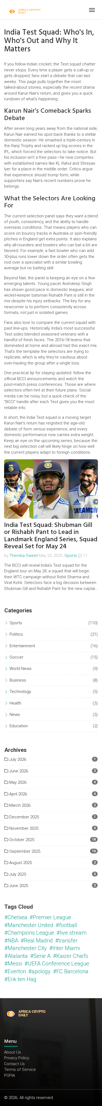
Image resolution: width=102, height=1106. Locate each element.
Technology (20, 691)
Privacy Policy (16, 1057)
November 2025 (23, 828)
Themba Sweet (24, 555)
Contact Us (14, 1063)
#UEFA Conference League (56, 963)
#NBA (11, 940)
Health (15, 703)
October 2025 (21, 839)
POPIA (9, 1075)
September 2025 (24, 851)
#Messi (13, 963)
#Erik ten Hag (20, 979)
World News (21, 668)
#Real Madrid (37, 940)
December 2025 (23, 817)
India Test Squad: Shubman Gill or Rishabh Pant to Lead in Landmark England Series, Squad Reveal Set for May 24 (50, 536)
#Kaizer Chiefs (70, 956)
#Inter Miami (64, 948)
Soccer (16, 657)
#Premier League (50, 917)
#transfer (66, 940)
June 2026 (18, 771)
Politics (16, 634)
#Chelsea (15, 917)
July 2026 (17, 759)
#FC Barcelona (70, 971)
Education (19, 725)
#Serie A (40, 956)
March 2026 (19, 805)
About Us (12, 1052)
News (15, 714)
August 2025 (20, 862)
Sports (70, 555)
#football (66, 925)
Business (18, 680)
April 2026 (17, 794)
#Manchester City (25, 948)
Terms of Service (20, 1069)
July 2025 (17, 874)
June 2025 (18, 885)
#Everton (15, 971)
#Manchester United (28, 925)
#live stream (71, 932)
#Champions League (29, 932)
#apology (39, 971)
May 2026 (17, 782)
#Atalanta (16, 956)
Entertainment (22, 645)
